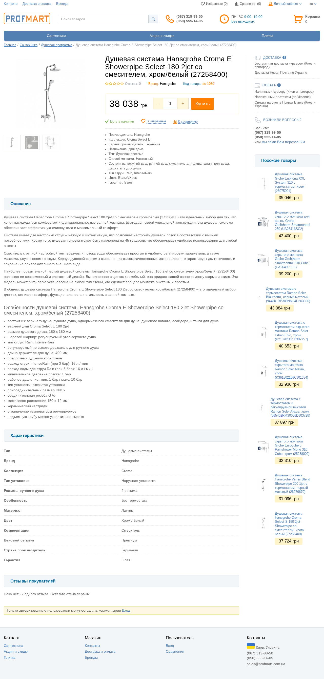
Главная (10, 45)
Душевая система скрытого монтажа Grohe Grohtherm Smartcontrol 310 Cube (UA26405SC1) (292, 259)
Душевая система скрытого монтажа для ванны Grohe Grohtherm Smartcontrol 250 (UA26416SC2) (292, 221)
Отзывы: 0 (133, 84)
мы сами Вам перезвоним (283, 142)
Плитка (9, 657)
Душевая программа (56, 45)
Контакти (10, 4)
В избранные (156, 121)
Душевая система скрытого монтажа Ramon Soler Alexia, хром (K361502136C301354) (291, 369)
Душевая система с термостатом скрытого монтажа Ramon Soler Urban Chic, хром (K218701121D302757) (292, 331)
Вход (126, 610)
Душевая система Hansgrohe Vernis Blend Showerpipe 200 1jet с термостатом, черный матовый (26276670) (292, 484)
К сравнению (188, 121)
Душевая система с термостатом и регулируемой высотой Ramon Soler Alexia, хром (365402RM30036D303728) (290, 407)
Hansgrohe (168, 84)
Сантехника (28, 45)
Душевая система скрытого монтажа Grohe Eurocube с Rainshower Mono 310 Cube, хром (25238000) (292, 445)
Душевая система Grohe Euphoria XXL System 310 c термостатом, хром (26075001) (290, 182)
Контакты (92, 646)
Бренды (62, 4)
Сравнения (175, 651)
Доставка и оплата (37, 4)
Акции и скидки (16, 651)
